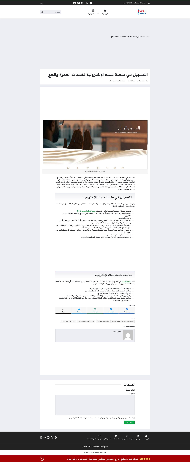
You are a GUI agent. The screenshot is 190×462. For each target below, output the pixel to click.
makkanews (141, 81)
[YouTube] (78, 3)
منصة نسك (126, 281)
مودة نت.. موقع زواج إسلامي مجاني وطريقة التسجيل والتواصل (102, 458)
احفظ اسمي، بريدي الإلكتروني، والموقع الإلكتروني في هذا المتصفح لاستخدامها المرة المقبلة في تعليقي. (101, 418)
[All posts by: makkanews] (128, 335)
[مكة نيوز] (142, 12)
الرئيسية (148, 36)
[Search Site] (41, 2)
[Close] (42, 459)
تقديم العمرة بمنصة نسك (86, 321)
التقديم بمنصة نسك (103, 321)
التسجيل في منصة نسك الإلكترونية (122, 321)
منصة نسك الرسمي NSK (86, 211)
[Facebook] (91, 3)
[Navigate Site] (148, 2)
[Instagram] (82, 3)
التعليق (132, 394)
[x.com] (87, 3)
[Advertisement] (95, 25)
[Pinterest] (74, 3)
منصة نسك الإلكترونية (68, 321)
